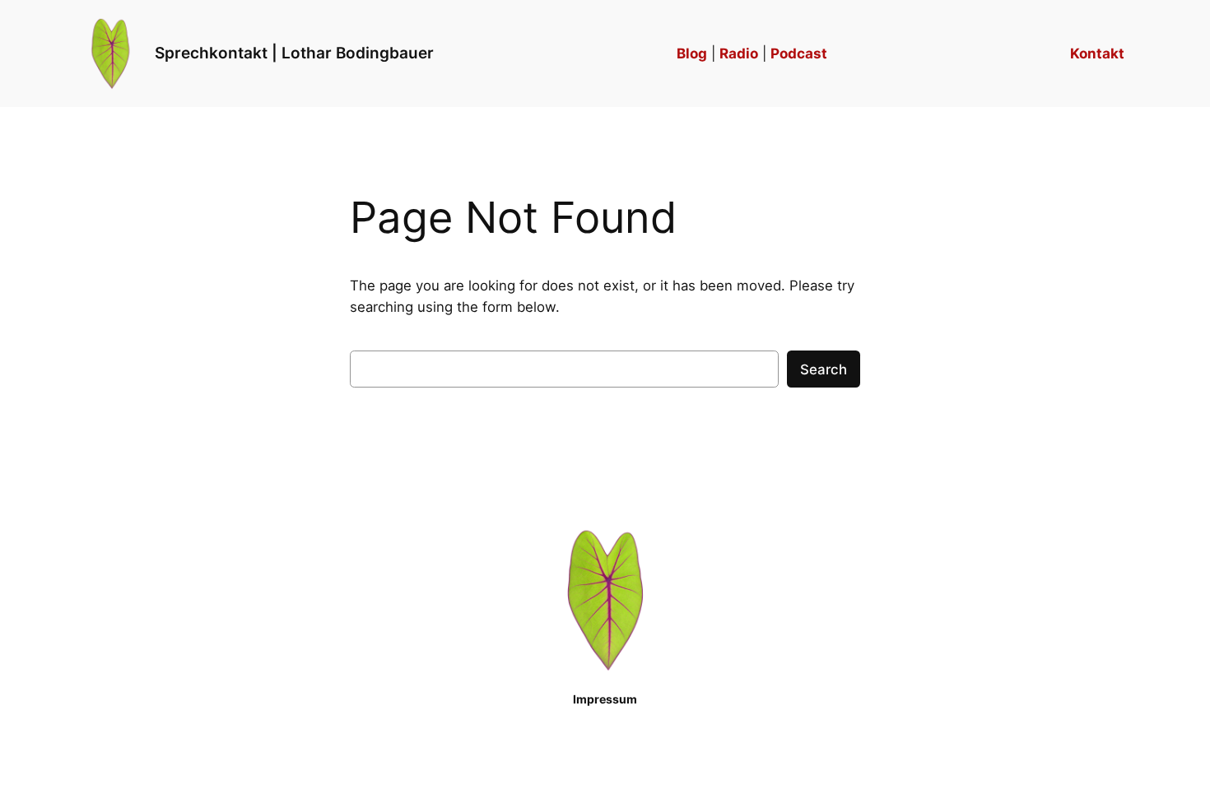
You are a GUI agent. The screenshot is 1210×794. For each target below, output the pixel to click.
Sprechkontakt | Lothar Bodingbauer (294, 53)
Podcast (798, 53)
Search (823, 369)
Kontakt (1097, 53)
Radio (738, 53)
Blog (692, 53)
